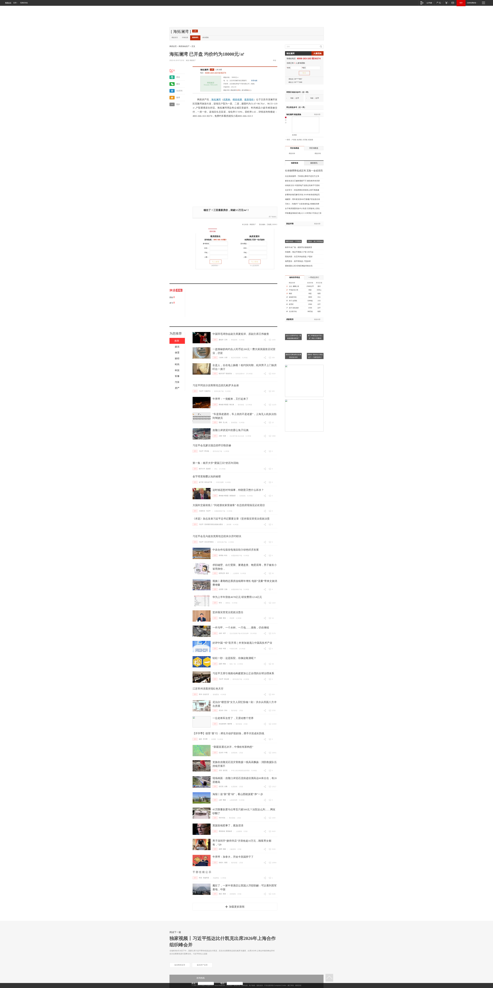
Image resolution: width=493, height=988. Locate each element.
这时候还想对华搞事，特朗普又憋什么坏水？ (238, 489)
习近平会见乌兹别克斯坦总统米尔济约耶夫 (217, 536)
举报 (274, 60)
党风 (224, 618)
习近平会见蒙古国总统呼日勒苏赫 (212, 445)
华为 (220, 603)
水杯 (220, 633)
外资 (220, 648)
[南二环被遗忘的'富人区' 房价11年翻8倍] (315, 323)
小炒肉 (221, 357)
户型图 (293, 140)
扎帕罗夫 (207, 391)
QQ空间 (179, 91)
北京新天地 (293, 311)
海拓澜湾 (204, 70)
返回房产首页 (202, 965)
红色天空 (206, 694)
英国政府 (229, 831)
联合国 (226, 679)
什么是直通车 (254, 265)
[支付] (447, 3)
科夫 (225, 555)
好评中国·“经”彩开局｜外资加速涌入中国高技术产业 (242, 642)
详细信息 (185, 37)
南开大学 (202, 469)
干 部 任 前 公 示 (202, 872)
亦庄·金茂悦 (293, 301)
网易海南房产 (184, 46)
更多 (178, 104)
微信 (178, 84)
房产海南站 (272, 217)
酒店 (220, 894)
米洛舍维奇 (222, 724)
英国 (224, 894)
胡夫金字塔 (208, 482)
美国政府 (232, 496)
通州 (319, 286)
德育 (200, 739)
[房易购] (202, 230)
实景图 (305, 140)
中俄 (225, 753)
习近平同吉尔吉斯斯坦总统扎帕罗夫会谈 (216, 385)
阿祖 (224, 664)
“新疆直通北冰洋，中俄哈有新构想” (232, 746)
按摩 (220, 849)
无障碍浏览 (24, 3)
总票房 (221, 589)
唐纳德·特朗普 (224, 404)
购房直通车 (254, 236)
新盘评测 (289, 224)
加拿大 (221, 862)
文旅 (225, 589)
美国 (225, 862)
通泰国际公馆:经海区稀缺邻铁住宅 (298, 266)
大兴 (319, 301)
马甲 (224, 633)
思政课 (208, 469)
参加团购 (205, 37)
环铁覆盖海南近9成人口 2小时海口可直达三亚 (303, 213)
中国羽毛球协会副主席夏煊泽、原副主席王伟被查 (240, 333)
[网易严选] (439, 3)
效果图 (294, 135)
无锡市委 (206, 878)
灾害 (220, 770)
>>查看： (288, 140)
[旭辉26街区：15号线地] (293, 229)
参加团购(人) (246, 90)
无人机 (225, 422)
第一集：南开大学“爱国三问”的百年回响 (216, 463)
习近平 (201, 391)
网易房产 (193, 60)
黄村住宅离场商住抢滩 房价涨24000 (293, 356)
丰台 (319, 297)
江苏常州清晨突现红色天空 (208, 688)
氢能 (224, 800)
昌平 (319, 304)
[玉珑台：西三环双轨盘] (315, 229)
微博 (178, 98)
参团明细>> (215, 265)
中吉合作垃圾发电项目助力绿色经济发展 (235, 549)
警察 (220, 422)
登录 (461, 3)
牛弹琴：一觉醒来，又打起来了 (230, 398)
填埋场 (221, 555)
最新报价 (249, 99)
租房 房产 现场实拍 (225, 373)
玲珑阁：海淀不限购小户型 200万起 (299, 252)
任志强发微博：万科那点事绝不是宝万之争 (302, 176)
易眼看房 (289, 319)
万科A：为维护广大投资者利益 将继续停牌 (302, 204)
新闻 (215, 340)
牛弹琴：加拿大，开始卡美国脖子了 (233, 856)
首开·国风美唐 (294, 308)
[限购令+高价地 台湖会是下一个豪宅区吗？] (315, 342)
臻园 (290, 293)
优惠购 (226, 99)
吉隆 (220, 436)
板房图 (299, 140)
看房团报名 (215, 236)
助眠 (224, 849)
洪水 (225, 710)
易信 (178, 77)
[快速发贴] (171, 70)
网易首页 (8, 3)
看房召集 (213, 231)
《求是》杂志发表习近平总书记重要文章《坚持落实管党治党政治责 (231, 518)
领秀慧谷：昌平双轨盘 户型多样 (298, 261)
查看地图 (254, 80)
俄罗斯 (229, 724)
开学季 (205, 739)
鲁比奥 (231, 404)
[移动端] (422, 3)
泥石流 (225, 770)
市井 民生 (222, 818)
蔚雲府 (291, 304)
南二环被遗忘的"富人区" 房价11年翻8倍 (315, 337)
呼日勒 (206, 451)
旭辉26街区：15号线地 (293, 241)
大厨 (225, 357)
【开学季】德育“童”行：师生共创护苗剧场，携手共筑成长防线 (228, 733)
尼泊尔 (221, 710)
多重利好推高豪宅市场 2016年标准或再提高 (302, 195)
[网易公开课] (429, 3)
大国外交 (202, 511)
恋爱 (220, 664)
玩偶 (224, 436)
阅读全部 (317, 114)
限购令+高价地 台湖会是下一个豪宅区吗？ (315, 356)
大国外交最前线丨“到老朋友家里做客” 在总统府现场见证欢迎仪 (229, 505)
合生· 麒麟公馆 (294, 286)
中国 (224, 648)
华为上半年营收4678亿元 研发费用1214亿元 (237, 597)
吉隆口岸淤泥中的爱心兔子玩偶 (230, 430)
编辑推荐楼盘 (294, 277)
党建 (220, 618)
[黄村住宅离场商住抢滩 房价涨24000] (293, 342)
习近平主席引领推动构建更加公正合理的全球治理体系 (243, 673)
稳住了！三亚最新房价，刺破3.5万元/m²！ (226, 210)
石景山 (319, 290)
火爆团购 (317, 53)
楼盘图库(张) (236, 90)
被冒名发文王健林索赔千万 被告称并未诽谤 (302, 181)
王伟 (225, 340)
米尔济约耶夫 (209, 542)
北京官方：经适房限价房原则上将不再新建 (302, 190)
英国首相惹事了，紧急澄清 (227, 825)
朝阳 (319, 293)
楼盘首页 (175, 37)
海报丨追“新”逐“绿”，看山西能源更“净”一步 (237, 794)
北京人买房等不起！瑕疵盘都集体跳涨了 (293, 337)
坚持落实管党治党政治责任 (213, 524)
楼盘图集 (293, 114)
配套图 (310, 140)
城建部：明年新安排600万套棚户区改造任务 (302, 199)
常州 (200, 694)
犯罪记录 (222, 573)
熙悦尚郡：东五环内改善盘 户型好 (298, 257)
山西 (220, 800)
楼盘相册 (237, 99)
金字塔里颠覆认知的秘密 (207, 476)
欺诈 (227, 573)
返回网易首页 (179, 965)
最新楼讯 (195, 37)
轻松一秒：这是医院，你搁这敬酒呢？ (234, 658)
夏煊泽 (221, 340)
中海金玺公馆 (293, 290)
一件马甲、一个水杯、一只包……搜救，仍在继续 (240, 627)
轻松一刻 (233, 664)
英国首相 (222, 831)
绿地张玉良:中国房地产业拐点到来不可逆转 (302, 185)
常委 (200, 878)
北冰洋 (221, 753)
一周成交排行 (313, 277)
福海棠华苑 (293, 297)
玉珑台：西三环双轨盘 (315, 241)
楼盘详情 (226, 90)
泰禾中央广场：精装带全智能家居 (298, 247)
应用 (14, 3)
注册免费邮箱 (471, 3)
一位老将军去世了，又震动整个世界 (233, 718)
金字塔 (201, 482)
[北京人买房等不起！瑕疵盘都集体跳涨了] (293, 323)
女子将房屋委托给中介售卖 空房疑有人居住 (302, 208)
